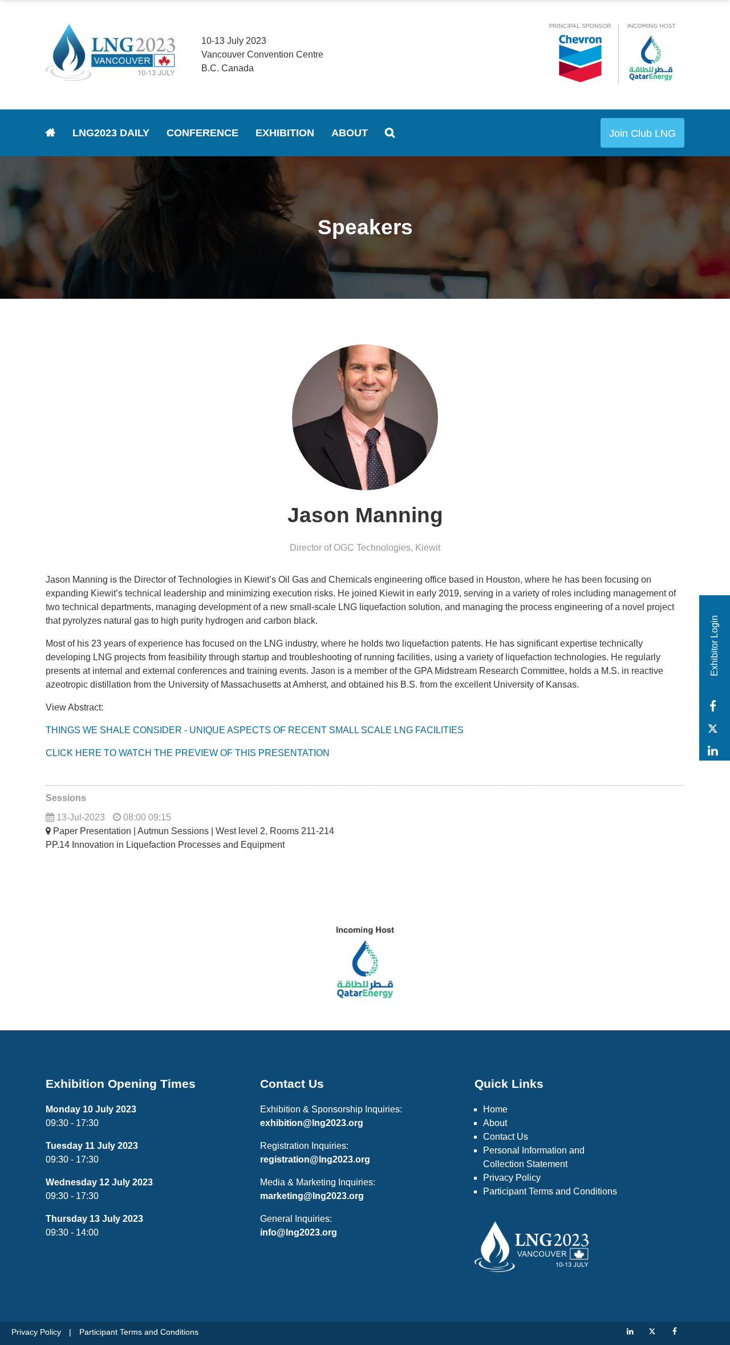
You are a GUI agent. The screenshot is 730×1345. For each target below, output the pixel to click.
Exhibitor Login (714, 645)
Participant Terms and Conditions (550, 1191)
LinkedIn (713, 751)
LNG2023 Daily (110, 133)
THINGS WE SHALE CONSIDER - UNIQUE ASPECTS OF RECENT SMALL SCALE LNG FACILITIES (255, 730)
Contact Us (505, 1136)
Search (390, 132)
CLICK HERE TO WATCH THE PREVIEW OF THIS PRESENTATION (188, 753)
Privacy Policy (512, 1178)
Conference (202, 133)
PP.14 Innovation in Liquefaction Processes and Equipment (165, 845)
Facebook (713, 706)
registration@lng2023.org (315, 1159)
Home (50, 132)
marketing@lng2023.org (312, 1196)
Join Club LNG (642, 133)
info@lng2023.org (298, 1232)
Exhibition (285, 133)
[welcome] (110, 76)
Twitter (713, 728)
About (349, 133)
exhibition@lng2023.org (311, 1123)
